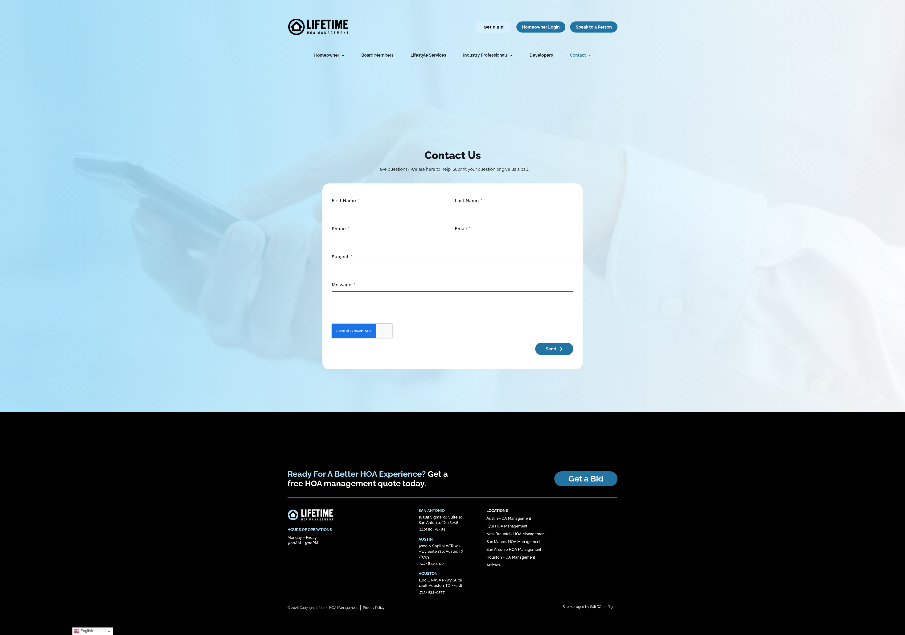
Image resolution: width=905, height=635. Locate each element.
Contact (578, 55)
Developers (541, 55)
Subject (341, 256)
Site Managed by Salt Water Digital (590, 607)
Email (461, 228)
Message (342, 284)
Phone (339, 228)
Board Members (377, 55)
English (86, 631)
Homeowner (326, 55)
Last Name (467, 200)
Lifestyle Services (428, 55)
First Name (344, 200)
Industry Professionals (485, 55)
